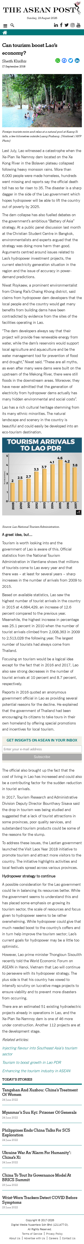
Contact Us (68, 1238)
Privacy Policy (54, 1233)
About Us (14, 1238)
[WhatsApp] (57, 60)
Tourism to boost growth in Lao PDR (31, 1062)
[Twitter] (70, 60)
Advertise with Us (34, 1238)
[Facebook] (64, 60)
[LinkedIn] (77, 60)
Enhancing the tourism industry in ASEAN (36, 1070)
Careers (53, 1238)
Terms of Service (32, 1233)
